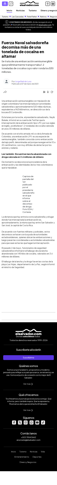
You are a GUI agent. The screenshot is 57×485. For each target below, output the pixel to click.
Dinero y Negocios (28, 462)
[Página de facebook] (14, 424)
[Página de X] (20, 424)
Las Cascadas (18, 17)
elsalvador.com (45, 25)
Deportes (37, 457)
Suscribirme (28, 357)
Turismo (33, 10)
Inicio (9, 10)
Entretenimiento (21, 457)
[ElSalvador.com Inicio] (29, 3)
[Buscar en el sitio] (11, 4)
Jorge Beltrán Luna (23, 81)
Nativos (43, 17)
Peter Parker (32, 17)
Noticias (20, 10)
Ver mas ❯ (28, 383)
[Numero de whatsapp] (31, 424)
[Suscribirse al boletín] (5, 3)
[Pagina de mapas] (47, 4)
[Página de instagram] (25, 424)
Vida (43, 451)
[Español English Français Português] (53, 4)
